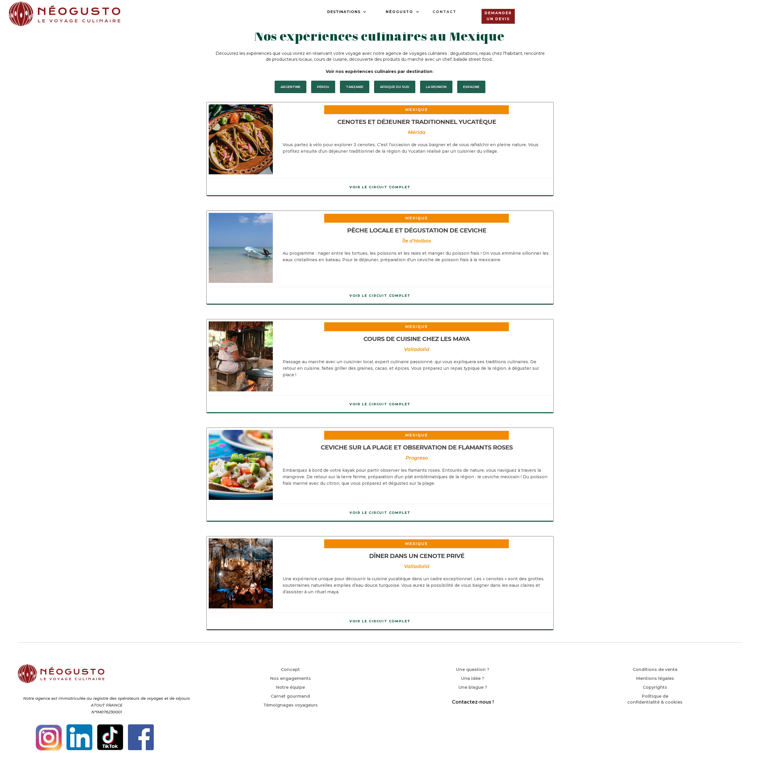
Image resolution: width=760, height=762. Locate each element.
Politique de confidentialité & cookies (655, 699)
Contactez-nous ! (473, 702)
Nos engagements (290, 678)
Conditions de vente (655, 669)
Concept (290, 669)
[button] (346, 12)
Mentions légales (655, 678)
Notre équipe (290, 687)
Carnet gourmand (290, 696)
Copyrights (655, 687)
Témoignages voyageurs (290, 705)
